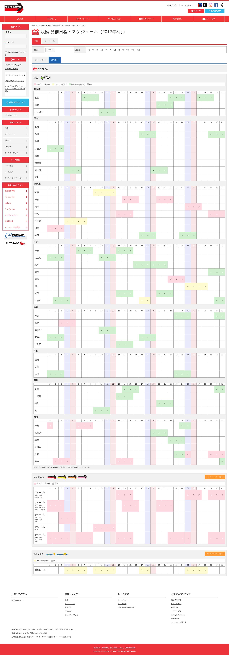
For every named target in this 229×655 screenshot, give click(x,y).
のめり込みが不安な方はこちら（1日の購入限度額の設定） (15, 88)
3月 (97, 50)
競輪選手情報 (10, 191)
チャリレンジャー (11, 215)
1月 (89, 50)
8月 (119, 50)
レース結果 (9, 172)
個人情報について (117, 648)
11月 (133, 50)
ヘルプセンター (187, 5)
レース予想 (9, 166)
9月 (123, 50)
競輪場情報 (9, 221)
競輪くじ (8, 140)
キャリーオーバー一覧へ (214, 477)
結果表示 (54, 60)
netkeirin (8, 203)
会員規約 (97, 648)
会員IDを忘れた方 (11, 69)
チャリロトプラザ (11, 153)
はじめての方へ (172, 5)
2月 (93, 50)
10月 (128, 50)
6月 (110, 50)
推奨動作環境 (130, 648)
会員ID (8, 32)
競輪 (6, 128)
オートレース (10, 134)
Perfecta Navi (10, 197)
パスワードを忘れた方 (13, 65)
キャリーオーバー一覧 (13, 178)
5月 (106, 50)
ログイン (18, 59)
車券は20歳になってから (14, 81)
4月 (101, 50)
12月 (138, 50)
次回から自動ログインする (15, 53)
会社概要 (105, 648)
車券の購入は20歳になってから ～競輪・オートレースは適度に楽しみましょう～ (43, 629)
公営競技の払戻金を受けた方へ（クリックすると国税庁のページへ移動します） (42, 637)
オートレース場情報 (12, 227)
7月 (114, 50)
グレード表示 (40, 60)
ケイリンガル (10, 209)
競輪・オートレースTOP (41, 25)
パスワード (10, 42)
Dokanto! (8, 147)
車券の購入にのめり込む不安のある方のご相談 (29, 633)
